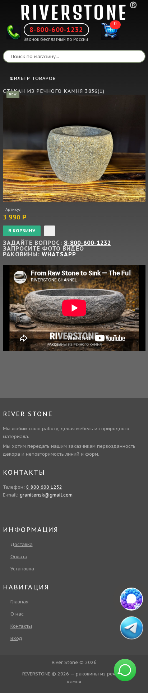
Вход (16, 638)
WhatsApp (59, 254)
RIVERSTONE (74, 12)
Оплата (18, 557)
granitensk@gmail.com (46, 495)
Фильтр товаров (33, 78)
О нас (17, 614)
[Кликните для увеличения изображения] (74, 148)
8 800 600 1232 (44, 487)
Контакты (21, 626)
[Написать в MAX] (131, 599)
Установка (22, 569)
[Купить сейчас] (49, 231)
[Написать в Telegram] (131, 627)
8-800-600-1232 (56, 29)
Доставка (21, 544)
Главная (19, 602)
